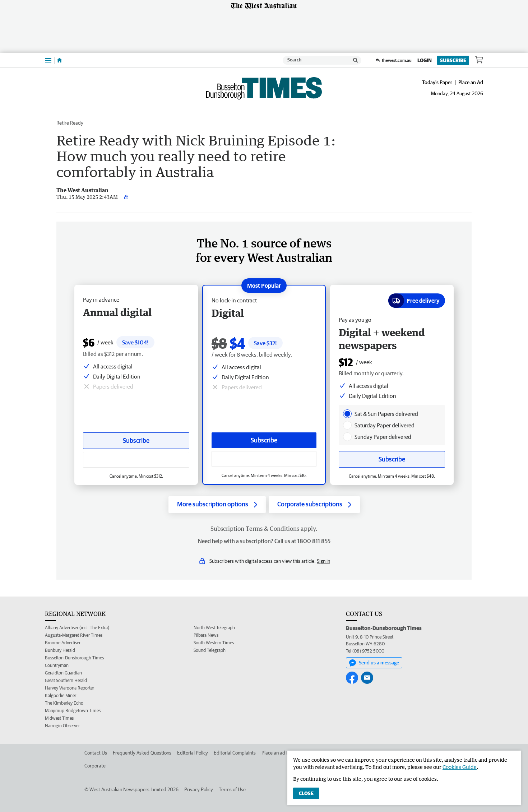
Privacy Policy (198, 789)
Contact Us (95, 753)
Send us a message (379, 662)
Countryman (57, 665)
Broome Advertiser (62, 642)
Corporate (95, 766)
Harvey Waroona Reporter (69, 688)
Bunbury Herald (60, 650)
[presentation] (347, 413)
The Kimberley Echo (64, 703)
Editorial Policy (192, 753)
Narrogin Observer (62, 725)
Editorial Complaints (235, 753)
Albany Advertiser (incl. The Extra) (77, 627)
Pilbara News (206, 635)
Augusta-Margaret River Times (73, 635)
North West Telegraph (214, 627)
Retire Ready (69, 123)
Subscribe (453, 60)
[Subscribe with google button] (264, 459)
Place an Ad (470, 82)
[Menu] (48, 60)
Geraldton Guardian (63, 673)
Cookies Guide (460, 767)
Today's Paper (437, 82)
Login (424, 60)
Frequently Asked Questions (142, 753)
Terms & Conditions (272, 528)
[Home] (59, 60)
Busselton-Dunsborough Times (74, 657)
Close (306, 793)
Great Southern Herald (66, 680)
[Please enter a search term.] (355, 60)
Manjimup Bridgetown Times (73, 710)
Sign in (323, 561)
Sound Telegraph (210, 650)
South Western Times (214, 642)
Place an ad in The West (286, 753)
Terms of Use (232, 789)
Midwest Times (59, 718)
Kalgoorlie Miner (60, 695)
